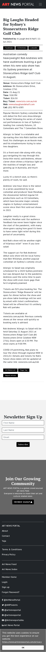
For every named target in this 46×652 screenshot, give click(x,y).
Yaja (4, 541)
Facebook (9, 48)
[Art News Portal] (18, 4)
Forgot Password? (10, 592)
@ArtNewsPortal (11, 600)
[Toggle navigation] (40, 4)
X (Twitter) (22, 48)
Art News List (10, 370)
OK (23, 647)
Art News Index (9, 569)
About (5, 531)
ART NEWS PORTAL (11, 526)
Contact (6, 536)
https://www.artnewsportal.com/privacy (22, 642)
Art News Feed (9, 564)
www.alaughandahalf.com (22, 104)
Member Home (9, 577)
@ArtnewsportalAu (14, 620)
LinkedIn (33, 48)
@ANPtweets (11, 605)
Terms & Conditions (12, 549)
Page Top (23, 370)
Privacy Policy (8, 554)
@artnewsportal (12, 610)
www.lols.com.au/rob (26, 101)
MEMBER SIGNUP (22, 502)
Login (4, 582)
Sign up (5, 587)
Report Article (10, 375)
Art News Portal (12, 625)
